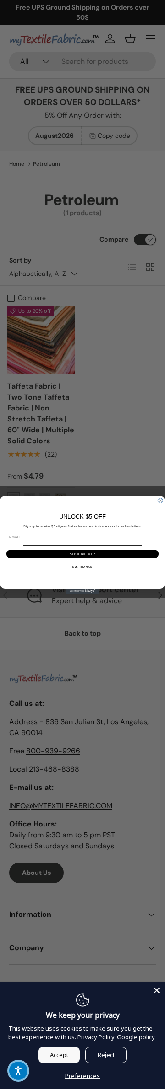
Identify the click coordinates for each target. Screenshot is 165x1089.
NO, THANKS (82, 566)
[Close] (156, 990)
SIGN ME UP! (82, 553)
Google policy (136, 1037)
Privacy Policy (96, 1037)
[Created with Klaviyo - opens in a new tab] (82, 591)
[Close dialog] (160, 500)
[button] (18, 1071)
